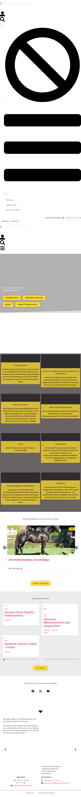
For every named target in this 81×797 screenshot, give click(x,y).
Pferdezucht (10, 200)
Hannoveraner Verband (13, 210)
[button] (4, 547)
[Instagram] (40, 691)
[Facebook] (33, 691)
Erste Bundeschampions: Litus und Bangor (29, 559)
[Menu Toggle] (2, 24)
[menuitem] (6, 221)
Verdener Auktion (11, 205)
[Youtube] (48, 691)
